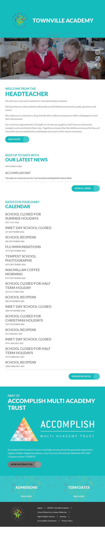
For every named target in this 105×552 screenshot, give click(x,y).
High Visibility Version (46, 516)
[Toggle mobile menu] (99, 4)
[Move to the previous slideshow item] (97, 58)
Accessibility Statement (47, 521)
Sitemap (63, 516)
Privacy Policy (67, 521)
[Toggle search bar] (91, 3)
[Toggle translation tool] (84, 3)
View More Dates (81, 376)
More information (21, 464)
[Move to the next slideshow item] (97, 65)
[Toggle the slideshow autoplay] (97, 52)
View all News (83, 188)
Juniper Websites (60, 512)
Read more (14, 139)
